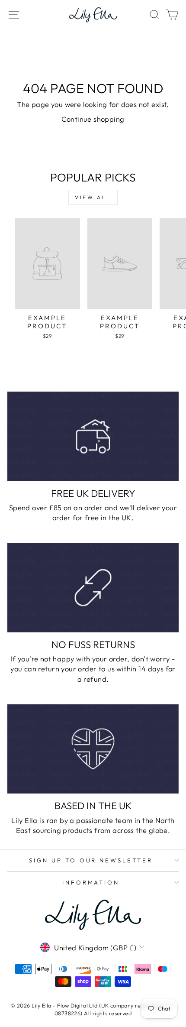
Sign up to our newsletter (91, 860)
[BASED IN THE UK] (93, 749)
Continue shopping (92, 118)
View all (93, 197)
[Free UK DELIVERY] (93, 436)
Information (91, 882)
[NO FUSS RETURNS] (93, 587)
